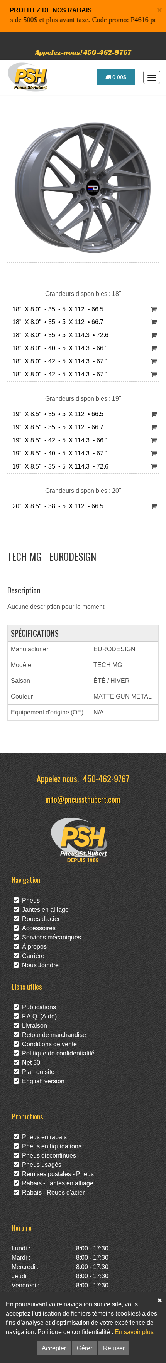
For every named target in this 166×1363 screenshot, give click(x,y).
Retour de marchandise (52, 1035)
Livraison (33, 1025)
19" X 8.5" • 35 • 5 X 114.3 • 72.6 (58, 466)
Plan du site (36, 1072)
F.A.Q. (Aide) (38, 1016)
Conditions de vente (48, 1044)
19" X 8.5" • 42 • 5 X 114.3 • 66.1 (58, 440)
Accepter (54, 1348)
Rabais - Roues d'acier (52, 1192)
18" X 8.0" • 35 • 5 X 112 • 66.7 (56, 322)
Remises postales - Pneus (56, 1174)
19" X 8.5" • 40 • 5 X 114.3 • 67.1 (58, 453)
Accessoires (37, 928)
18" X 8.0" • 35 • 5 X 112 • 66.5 (56, 309)
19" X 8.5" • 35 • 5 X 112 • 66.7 (56, 427)
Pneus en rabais (43, 1137)
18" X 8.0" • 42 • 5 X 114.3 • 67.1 (58, 361)
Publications (37, 1007)
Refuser (114, 1348)
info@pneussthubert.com (83, 799)
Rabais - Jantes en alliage (56, 1183)
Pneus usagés (40, 1164)
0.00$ (118, 77)
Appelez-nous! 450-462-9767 (83, 52)
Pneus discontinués (47, 1155)
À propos (33, 946)
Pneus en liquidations (50, 1146)
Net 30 (29, 1062)
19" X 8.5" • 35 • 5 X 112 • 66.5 (56, 414)
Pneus (29, 900)
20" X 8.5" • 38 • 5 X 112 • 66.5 (56, 506)
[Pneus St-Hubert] (28, 77)
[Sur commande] (154, 309)
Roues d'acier (39, 919)
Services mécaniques (50, 937)
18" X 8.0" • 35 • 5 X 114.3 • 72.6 (58, 335)
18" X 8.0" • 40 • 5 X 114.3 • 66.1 (58, 348)
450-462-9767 (106, 778)
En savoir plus (134, 1332)
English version (41, 1081)
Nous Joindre (39, 965)
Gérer (84, 1348)
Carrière (31, 956)
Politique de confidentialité (57, 1053)
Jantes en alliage (44, 909)
